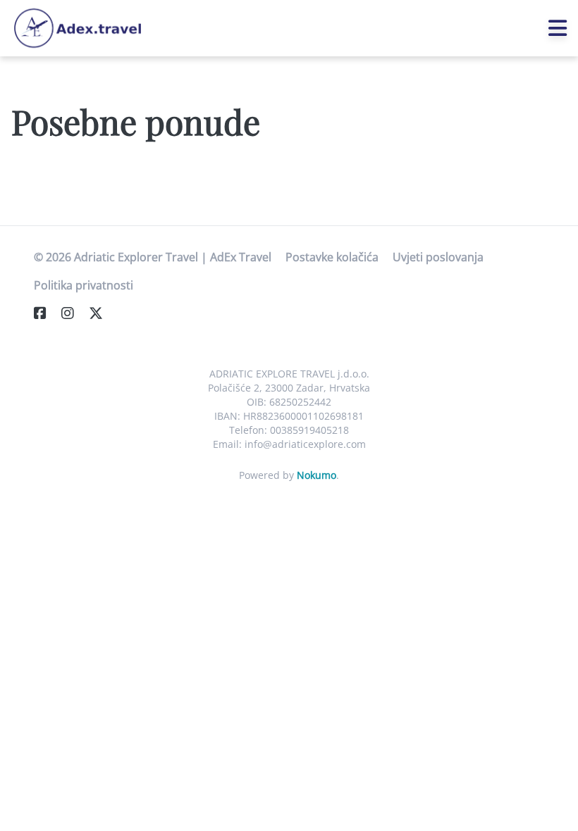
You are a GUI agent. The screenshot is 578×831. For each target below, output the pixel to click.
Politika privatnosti (83, 285)
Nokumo (316, 475)
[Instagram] (73, 313)
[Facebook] (46, 313)
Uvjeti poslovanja (438, 257)
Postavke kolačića (332, 257)
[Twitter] (101, 313)
